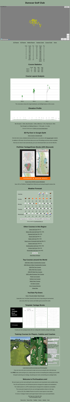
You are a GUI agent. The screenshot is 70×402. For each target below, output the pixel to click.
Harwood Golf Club (32, 234)
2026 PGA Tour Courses (35, 267)
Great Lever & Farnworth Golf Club (33, 241)
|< (62, 39)
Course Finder (48, 42)
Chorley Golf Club (32, 248)
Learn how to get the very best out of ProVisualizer (35, 367)
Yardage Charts (40, 42)
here (54, 329)
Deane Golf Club (33, 236)
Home (55, 42)
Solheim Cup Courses (35, 279)
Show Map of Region (35, 255)
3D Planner (23, 42)
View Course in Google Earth (35, 135)
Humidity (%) (31, 218)
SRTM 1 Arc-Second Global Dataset (40, 128)
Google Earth (50, 138)
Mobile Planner (31, 42)
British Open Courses (35, 281)
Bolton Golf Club (33, 239)
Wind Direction (46, 218)
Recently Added (33, 295)
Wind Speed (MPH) (38, 218)
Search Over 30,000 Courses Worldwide (35, 181)
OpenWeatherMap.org (38, 221)
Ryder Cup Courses (35, 276)
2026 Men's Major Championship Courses (35, 262)
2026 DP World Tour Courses (35, 272)
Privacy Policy (29, 400)
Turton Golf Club (33, 229)
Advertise (44, 400)
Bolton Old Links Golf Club (32, 232)
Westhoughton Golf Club (32, 246)
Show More (35, 253)
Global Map (35, 288)
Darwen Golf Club (32, 243)
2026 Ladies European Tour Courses (35, 274)
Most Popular (41, 295)
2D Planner (16, 42)
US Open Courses (35, 283)
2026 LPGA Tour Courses (35, 269)
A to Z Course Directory (35, 286)
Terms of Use (23, 400)
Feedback (35, 400)
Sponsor (40, 400)
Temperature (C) (24, 218)
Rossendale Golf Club (32, 250)
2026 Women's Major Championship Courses (35, 265)
